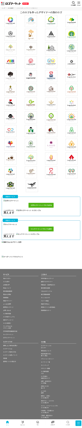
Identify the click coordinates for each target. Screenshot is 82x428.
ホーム (7, 424)
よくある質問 (7, 304)
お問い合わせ (7, 310)
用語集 (5, 358)
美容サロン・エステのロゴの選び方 (47, 402)
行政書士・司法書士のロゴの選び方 (47, 411)
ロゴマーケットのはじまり (46, 346)
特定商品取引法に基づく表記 (46, 354)
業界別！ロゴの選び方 (9, 361)
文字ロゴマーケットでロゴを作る (41, 205)
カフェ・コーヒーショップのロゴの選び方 (49, 406)
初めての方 (22, 424)
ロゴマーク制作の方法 (9, 352)
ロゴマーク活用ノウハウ (10, 355)
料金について (7, 288)
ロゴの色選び (7, 323)
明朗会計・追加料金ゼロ (48, 285)
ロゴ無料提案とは (45, 372)
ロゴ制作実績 (7, 313)
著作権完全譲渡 (45, 288)
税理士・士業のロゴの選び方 (45, 397)
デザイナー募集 (45, 368)
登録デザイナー (7, 301)
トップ (3, 8)
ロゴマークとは (7, 348)
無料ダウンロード (8, 320)
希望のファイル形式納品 (48, 307)
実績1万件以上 (45, 304)
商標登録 (5, 297)
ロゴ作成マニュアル (9, 317)
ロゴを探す (11, 8)
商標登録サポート (46, 310)
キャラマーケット (8, 334)
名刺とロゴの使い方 (45, 387)
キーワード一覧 (45, 362)
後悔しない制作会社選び (10, 345)
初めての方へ (7, 278)
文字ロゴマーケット (9, 337)
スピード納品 (45, 301)
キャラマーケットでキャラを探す (41, 229)
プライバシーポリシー (47, 359)
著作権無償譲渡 (7, 291)
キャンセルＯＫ (45, 297)
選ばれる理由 (7, 294)
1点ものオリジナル (46, 291)
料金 (38, 424)
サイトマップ (45, 365)
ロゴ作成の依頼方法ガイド (45, 377)
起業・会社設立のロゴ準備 (46, 382)
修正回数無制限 (45, 294)
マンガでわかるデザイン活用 (7, 327)
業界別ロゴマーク (8, 307)
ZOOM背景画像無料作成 (10, 331)
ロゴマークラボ (7, 342)
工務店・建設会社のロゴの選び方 (47, 416)
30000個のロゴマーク (47, 278)
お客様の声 (53, 424)
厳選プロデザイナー (47, 281)
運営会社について (46, 351)
